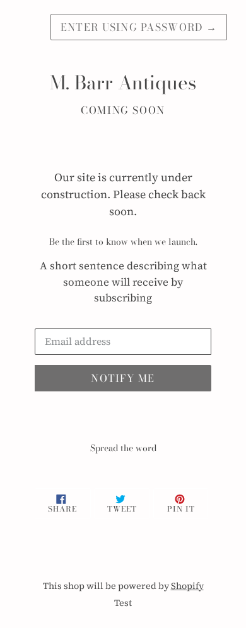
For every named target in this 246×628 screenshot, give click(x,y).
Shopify (187, 586)
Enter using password (139, 27)
